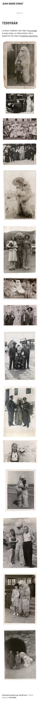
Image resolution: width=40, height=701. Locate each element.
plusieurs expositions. (29, 36)
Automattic (12, 697)
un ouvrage (32, 31)
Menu (19, 13)
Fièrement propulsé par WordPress (14, 695)
